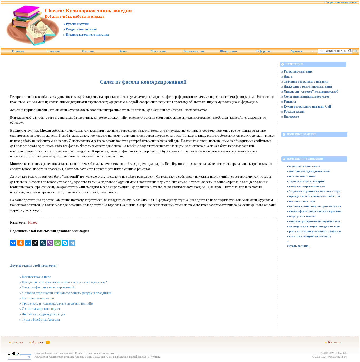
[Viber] (50, 243)
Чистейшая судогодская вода (43, 314)
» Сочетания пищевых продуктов (305, 96)
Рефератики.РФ (337, 356)
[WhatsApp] (57, 243)
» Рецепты (288, 101)
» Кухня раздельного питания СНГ (306, 106)
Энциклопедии (193, 51)
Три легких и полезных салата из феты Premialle (57, 303)
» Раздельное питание (296, 71)
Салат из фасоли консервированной (48, 287)
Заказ (123, 51)
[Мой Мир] (28, 243)
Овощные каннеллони (38, 298)
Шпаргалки (228, 51)
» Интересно (290, 116)
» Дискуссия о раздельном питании (306, 86)
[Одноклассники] (20, 243)
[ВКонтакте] (13, 243)
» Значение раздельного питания (304, 81)
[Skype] (65, 243)
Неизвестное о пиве (36, 276)
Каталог (88, 51)
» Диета (286, 76)
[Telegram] (72, 243)
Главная (18, 51)
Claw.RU (341, 353)
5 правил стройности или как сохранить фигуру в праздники (66, 292)
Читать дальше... (298, 246)
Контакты (334, 342)
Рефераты (263, 51)
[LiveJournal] (43, 243)
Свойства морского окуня (41, 308)
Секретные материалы (340, 2)
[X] (35, 243)
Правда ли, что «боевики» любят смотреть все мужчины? (64, 281)
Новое (32, 222)
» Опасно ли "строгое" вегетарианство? (309, 91)
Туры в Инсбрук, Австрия (41, 319)
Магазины (158, 51)
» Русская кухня (293, 111)
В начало (53, 51)
